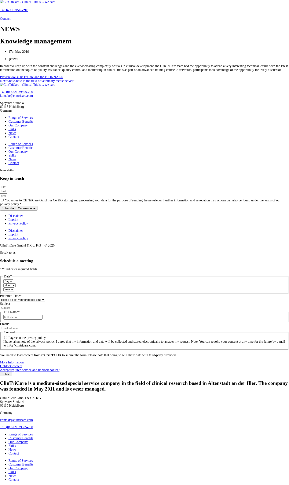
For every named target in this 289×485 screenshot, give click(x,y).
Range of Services (20, 117)
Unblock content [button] (11, 366)
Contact (13, 137)
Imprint (13, 219)
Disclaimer (15, 216)
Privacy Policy (18, 223)
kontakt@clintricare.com (16, 95)
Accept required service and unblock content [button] (29, 370)
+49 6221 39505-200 (14, 10)
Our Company (18, 125)
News (12, 133)
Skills (12, 129)
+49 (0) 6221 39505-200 (16, 92)
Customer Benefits (20, 121)
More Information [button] (12, 362)
